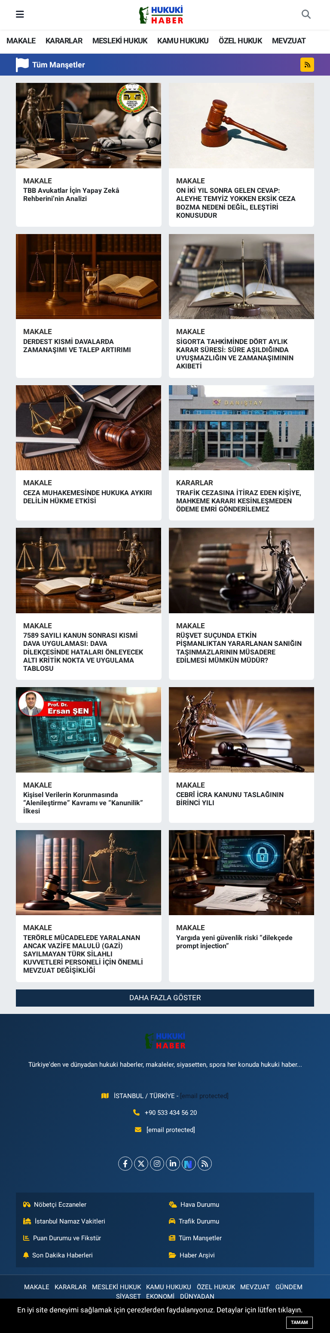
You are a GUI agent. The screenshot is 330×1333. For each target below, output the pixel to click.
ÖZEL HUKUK (240, 40)
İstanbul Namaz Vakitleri (70, 1221)
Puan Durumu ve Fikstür (67, 1238)
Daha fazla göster (165, 997)
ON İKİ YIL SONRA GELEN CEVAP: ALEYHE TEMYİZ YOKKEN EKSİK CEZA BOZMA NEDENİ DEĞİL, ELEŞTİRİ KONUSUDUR (236, 202)
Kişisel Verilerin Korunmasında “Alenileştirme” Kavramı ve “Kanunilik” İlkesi (83, 803)
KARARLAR (64, 40)
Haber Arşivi (197, 1255)
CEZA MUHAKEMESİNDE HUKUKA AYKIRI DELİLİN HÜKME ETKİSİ (87, 497)
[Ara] (306, 15)
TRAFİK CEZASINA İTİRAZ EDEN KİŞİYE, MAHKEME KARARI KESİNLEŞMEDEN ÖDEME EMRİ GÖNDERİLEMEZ (238, 501)
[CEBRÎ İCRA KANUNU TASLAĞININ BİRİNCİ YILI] (242, 729)
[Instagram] (157, 1163)
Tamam (299, 1322)
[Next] (189, 1163)
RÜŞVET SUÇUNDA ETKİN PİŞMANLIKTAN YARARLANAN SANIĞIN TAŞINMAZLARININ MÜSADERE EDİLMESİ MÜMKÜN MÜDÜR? (239, 647)
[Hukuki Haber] (161, 14)
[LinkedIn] (173, 1163)
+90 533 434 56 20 (171, 1113)
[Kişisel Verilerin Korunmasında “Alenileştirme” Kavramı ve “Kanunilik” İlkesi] (89, 729)
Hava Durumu (199, 1204)
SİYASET (128, 1296)
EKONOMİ (160, 1296)
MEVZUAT (289, 40)
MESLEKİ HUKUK (119, 40)
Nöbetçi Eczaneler (60, 1204)
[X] (141, 1163)
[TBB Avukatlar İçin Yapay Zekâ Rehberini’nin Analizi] (89, 125)
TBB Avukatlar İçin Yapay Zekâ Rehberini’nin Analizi (71, 194)
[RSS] (205, 1163)
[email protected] (204, 1096)
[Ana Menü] (20, 14)
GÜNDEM (288, 1287)
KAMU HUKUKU (182, 40)
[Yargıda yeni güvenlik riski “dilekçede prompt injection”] (242, 872)
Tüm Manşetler (200, 1238)
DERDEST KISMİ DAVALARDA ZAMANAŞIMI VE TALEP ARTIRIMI (77, 346)
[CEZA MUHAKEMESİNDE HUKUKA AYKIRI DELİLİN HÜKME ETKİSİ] (89, 427)
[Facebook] (125, 1163)
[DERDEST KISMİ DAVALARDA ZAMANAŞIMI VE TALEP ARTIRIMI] (89, 276)
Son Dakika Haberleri (62, 1255)
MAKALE (20, 40)
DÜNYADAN (197, 1296)
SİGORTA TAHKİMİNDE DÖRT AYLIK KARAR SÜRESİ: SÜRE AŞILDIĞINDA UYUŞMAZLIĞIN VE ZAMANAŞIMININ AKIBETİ (234, 354)
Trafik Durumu (199, 1221)
